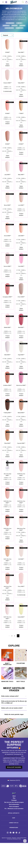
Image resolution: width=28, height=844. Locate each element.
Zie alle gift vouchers (14, 767)
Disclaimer (14, 837)
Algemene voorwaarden (6, 837)
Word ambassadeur (14, 804)
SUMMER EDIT (19, 28)
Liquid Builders (9, 28)
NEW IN (19, 23)
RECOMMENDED (10, 23)
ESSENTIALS (6, 25)
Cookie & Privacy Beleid (21, 837)
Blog (14, 798)
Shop (13, 818)
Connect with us (13, 822)
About (14, 796)
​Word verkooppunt (14, 806)
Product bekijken (7, 122)
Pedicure (22, 25)
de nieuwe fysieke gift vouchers (12, 756)
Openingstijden (13, 827)
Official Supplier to (13, 813)
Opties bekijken (7, 64)
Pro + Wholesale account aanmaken (14, 808)
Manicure (14, 25)
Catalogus (14, 800)
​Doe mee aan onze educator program (14, 802)
